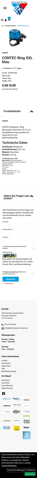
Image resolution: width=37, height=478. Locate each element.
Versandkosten (7, 385)
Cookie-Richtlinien (8, 466)
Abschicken (10, 279)
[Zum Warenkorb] (9, 20)
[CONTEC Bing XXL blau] (17, 37)
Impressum (5, 363)
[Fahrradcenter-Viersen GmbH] (19, 8)
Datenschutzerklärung (11, 272)
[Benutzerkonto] (6, 20)
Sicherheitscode (7, 252)
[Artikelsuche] (2, 20)
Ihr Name (5, 222)
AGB (3, 369)
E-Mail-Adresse (7, 229)
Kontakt (4, 361)
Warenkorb (5, 380)
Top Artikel (5, 383)
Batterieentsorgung (8, 371)
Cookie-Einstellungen (16, 470)
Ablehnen (31, 470)
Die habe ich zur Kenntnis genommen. (14, 273)
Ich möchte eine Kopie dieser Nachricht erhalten (14, 247)
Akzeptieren (30, 474)
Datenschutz (6, 366)
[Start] (2, 26)
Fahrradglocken (23, 26)
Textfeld (5, 237)
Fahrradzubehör (10, 26)
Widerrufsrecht (7, 388)
